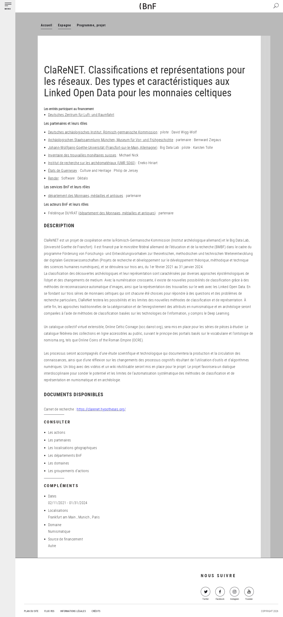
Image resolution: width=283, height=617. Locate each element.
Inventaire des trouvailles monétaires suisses (82, 155)
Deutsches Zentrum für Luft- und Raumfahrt (81, 114)
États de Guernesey (62, 170)
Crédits (96, 611)
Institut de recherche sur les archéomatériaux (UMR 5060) (91, 162)
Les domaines (58, 463)
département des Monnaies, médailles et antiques (85, 195)
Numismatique (59, 531)
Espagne (64, 25)
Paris (96, 516)
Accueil (46, 25)
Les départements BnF (65, 455)
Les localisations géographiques (72, 447)
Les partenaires (59, 439)
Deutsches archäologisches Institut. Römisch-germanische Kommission (102, 132)
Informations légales (73, 611)
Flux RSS (49, 611)
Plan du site (31, 611)
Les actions (56, 432)
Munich (83, 516)
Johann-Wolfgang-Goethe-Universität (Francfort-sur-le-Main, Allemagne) (102, 147)
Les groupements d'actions (68, 470)
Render (53, 178)
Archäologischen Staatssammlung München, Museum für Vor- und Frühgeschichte (110, 139)
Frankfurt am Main (62, 516)
